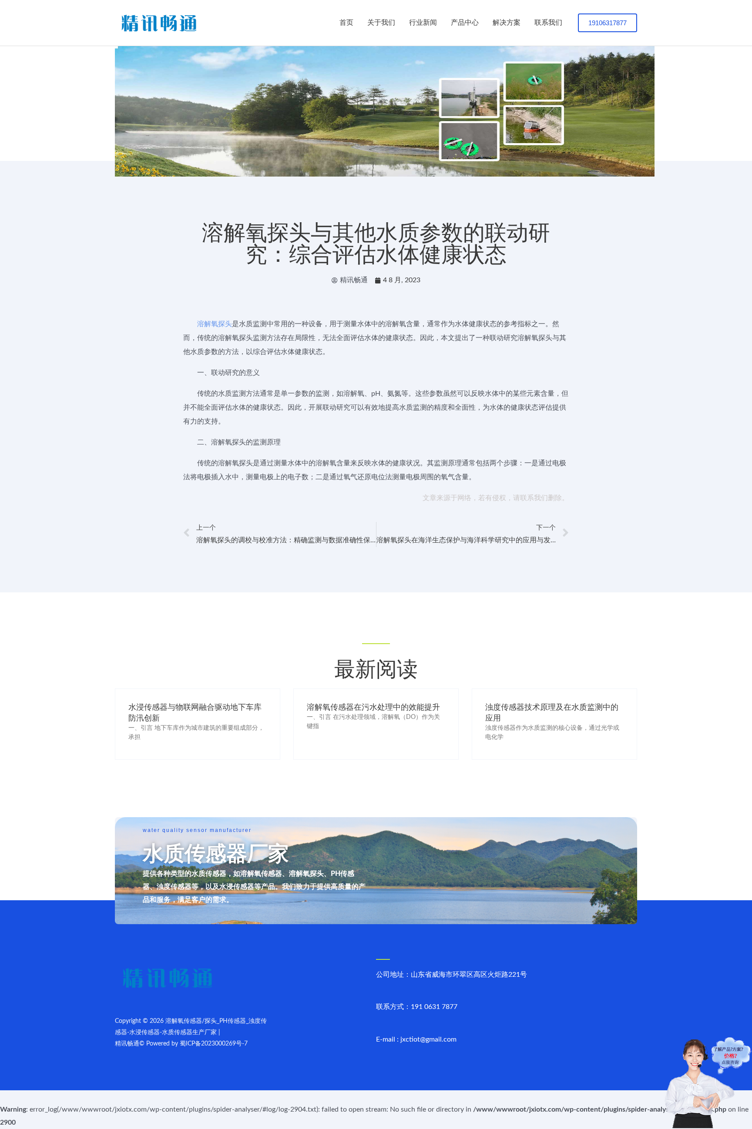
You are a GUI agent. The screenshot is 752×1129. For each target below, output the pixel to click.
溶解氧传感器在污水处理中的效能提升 (373, 707)
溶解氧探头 (214, 324)
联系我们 (548, 22)
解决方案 (506, 22)
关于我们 (381, 22)
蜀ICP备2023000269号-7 (214, 1044)
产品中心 (465, 22)
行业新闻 (423, 22)
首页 (346, 22)
